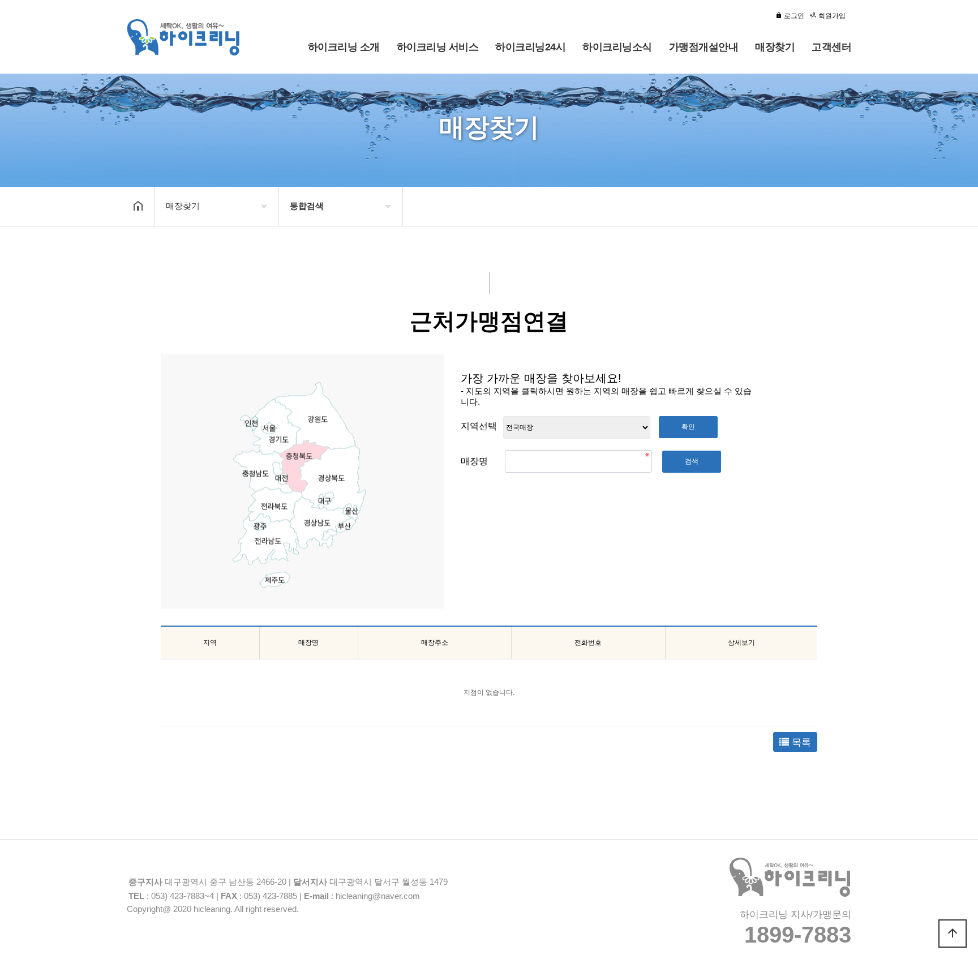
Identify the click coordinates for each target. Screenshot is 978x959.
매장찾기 (775, 47)
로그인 (793, 16)
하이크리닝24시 (530, 47)
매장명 (475, 461)
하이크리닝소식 (617, 47)
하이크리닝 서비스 (438, 47)
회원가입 (831, 16)
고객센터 (831, 47)
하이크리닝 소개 (344, 47)
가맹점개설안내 (704, 47)
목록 (800, 742)
